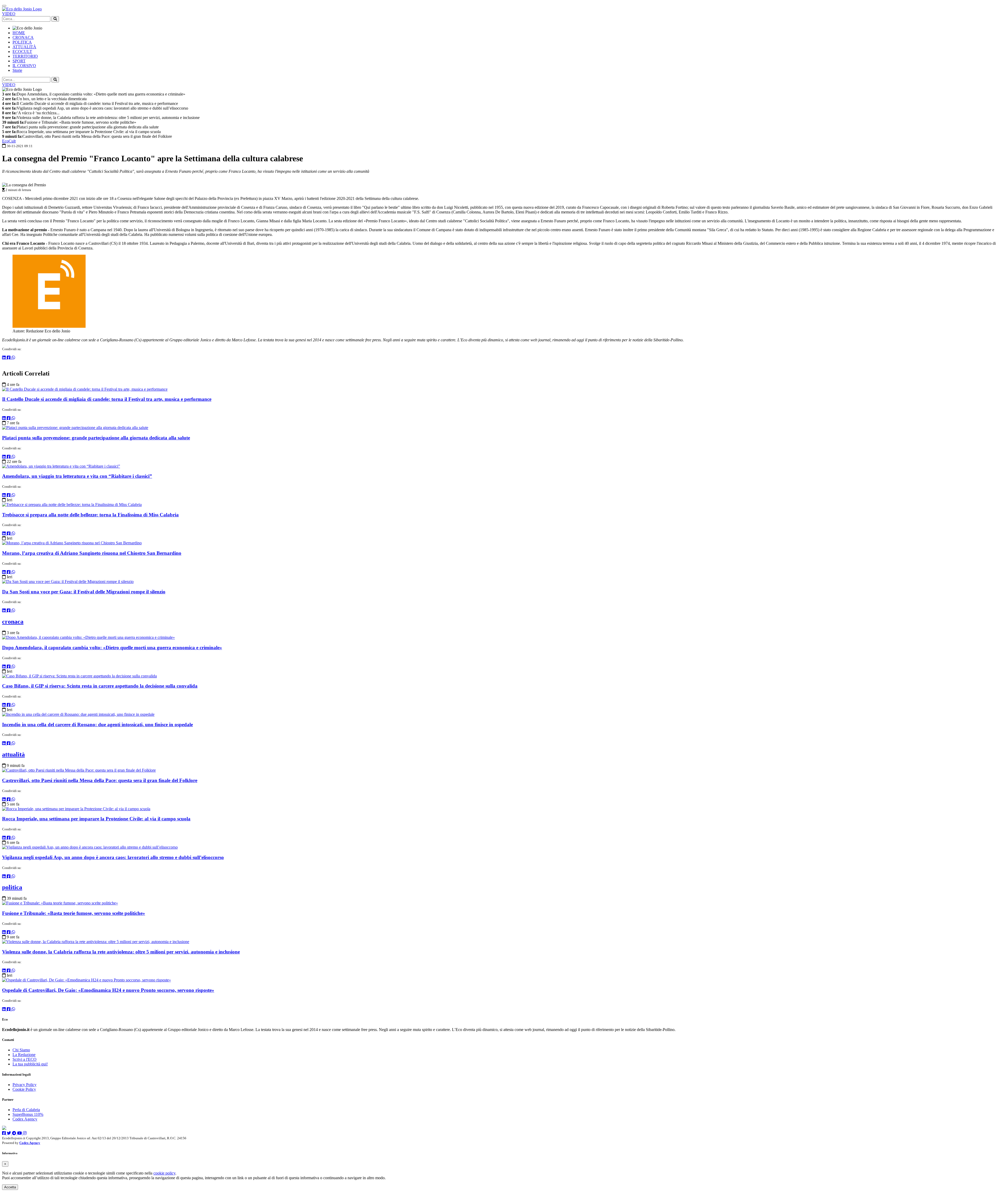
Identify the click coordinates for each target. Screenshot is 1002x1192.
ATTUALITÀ (24, 47)
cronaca (12, 621)
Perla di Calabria (26, 1109)
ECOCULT (22, 51)
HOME (19, 33)
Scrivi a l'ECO (25, 1059)
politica (12, 887)
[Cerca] (55, 19)
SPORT (19, 61)
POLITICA (22, 42)
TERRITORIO (25, 56)
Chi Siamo (21, 1050)
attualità (13, 754)
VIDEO (8, 13)
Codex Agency (25, 1119)
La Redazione (24, 1054)
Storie (17, 70)
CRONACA (23, 37)
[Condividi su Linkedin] (4, 357)
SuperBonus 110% (28, 1114)
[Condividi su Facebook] (9, 357)
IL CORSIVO (24, 65)
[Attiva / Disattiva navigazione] (4, 6)
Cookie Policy (24, 1089)
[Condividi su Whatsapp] (13, 357)
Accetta (10, 1187)
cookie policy (164, 1173)
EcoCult (9, 141)
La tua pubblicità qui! (30, 1064)
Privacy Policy (25, 1084)
